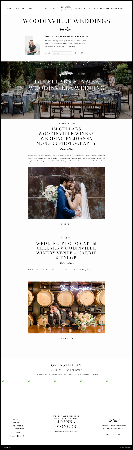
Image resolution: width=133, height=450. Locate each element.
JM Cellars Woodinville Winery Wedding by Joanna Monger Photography (66, 136)
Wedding (70, 149)
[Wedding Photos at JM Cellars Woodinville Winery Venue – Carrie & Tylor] (66, 307)
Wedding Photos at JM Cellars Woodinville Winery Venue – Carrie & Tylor (66, 250)
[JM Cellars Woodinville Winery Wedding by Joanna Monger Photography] (66, 193)
